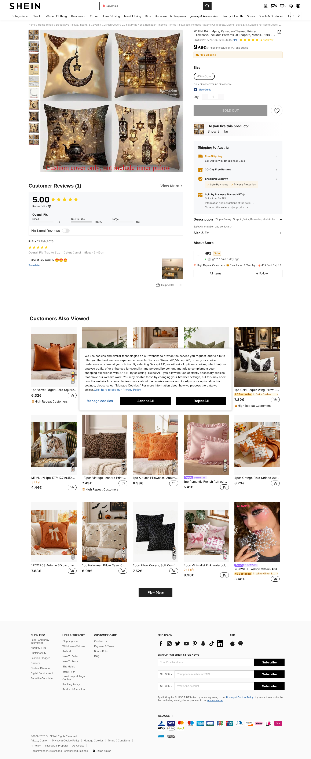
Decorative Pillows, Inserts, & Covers (77, 24)
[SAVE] (276, 110)
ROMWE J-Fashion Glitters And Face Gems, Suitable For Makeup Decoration (257, 569)
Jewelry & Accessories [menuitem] (203, 16)
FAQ (96, 656)
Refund (66, 651)
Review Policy (39, 206)
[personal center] (265, 5)
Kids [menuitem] (148, 16)
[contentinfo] (221, 726)
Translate (34, 265)
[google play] (241, 645)
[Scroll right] (298, 16)
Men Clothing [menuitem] (132, 16)
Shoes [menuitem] (251, 16)
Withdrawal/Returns (73, 646)
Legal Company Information (40, 641)
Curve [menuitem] (94, 16)
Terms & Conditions (119, 740)
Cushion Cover (111, 24)
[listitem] (54, 367)
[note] (50, 401)
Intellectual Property (56, 745)
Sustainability (38, 653)
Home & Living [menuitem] (111, 16)
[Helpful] (157, 285)
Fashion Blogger (40, 658)
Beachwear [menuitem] (78, 16)
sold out (230, 110)
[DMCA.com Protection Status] (171, 736)
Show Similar (218, 131)
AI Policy (36, 745)
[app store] (232, 645)
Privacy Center (39, 740)
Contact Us (100, 641)
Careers (35, 663)
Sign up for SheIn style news (178, 654)
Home (32, 24)
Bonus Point (101, 651)
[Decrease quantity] (205, 96)
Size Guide (68, 666)
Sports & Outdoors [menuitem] (270, 16)
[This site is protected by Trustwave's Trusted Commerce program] (161, 736)
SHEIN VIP (68, 671)
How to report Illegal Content (73, 678)
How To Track (70, 661)
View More (156, 592)
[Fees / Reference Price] (207, 48)
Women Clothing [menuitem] (56, 16)
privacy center (215, 700)
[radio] (204, 76)
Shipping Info (70, 641)
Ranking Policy (71, 684)
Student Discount (40, 668)
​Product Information (73, 689)
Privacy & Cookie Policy (239, 697)
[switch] (66, 231)
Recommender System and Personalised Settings (59, 750)
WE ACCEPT (165, 716)
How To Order (70, 656)
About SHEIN (38, 648)
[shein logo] (25, 6)
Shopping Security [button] (216, 179)
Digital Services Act (42, 673)
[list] (191, 643)
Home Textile (46, 24)
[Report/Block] (180, 285)
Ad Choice (78, 745)
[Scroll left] (293, 16)
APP (232, 635)
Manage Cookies (93, 740)
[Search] (207, 6)
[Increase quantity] (221, 96)
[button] (290, 5)
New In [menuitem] (37, 16)
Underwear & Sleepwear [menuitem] (170, 16)
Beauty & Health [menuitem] (232, 16)
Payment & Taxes (104, 646)
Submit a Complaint (42, 678)
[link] (273, 5)
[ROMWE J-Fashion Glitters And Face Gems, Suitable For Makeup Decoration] (257, 532)
